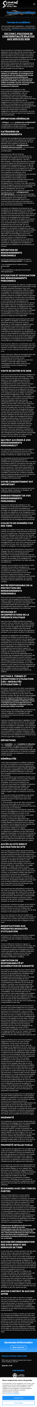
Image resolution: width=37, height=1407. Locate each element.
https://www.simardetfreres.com (23, 30)
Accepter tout (18, 1398)
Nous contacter (18, 1347)
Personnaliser (18, 1403)
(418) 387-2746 (7, 1366)
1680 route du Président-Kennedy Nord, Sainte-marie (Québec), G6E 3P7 (17, 1361)
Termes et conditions (12, 1394)
